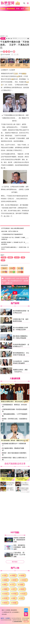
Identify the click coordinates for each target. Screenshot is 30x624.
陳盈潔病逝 (11, 8)
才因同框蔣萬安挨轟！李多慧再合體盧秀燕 (14, 410)
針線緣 (3, 8)
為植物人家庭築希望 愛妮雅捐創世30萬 (19, 540)
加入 (19, 268)
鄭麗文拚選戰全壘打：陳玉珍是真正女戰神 (14, 401)
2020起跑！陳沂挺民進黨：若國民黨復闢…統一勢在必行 (18, 65)
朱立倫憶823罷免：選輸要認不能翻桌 (13, 449)
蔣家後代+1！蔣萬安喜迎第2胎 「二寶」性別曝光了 (26, 65)
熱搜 (27, 8)
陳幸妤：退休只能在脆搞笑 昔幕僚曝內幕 (14, 454)
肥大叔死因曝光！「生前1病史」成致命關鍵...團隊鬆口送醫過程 (22, 479)
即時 (18, 8)
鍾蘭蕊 (24, 73)
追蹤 (3, 272)
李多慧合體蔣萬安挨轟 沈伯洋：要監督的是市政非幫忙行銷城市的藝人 (4, 65)
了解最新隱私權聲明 (17, 621)
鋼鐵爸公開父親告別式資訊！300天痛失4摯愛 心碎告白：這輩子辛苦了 (7, 479)
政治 (7, 36)
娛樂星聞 (2, 36)
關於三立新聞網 (6, 610)
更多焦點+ (15, 561)
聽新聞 (2, 38)
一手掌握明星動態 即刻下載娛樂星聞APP (12, 234)
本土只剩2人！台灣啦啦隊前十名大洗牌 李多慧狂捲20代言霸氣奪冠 (25, 484)
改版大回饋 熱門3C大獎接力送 (9, 231)
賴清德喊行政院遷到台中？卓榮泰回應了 (14, 444)
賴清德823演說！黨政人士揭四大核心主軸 (14, 458)
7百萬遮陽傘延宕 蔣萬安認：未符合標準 (14, 405)
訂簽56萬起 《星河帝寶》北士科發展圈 (19, 554)
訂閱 (11, 268)
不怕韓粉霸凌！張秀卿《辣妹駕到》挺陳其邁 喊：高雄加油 (11, 65)
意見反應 (4, 614)
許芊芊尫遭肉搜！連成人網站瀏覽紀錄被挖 (12, 228)
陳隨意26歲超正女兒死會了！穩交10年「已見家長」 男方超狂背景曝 (25, 489)
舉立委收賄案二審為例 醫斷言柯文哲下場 (14, 440)
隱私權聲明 (14, 610)
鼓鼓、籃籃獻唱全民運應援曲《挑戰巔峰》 (19, 547)
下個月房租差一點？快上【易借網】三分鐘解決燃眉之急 (13, 238)
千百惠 (16, 73)
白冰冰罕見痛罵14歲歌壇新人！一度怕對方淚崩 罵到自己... (15, 248)
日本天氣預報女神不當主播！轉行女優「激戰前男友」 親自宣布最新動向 (10, 484)
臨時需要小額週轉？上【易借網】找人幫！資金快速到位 (13, 243)
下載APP (4, 268)
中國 (12, 79)
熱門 (22, 8)
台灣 (18, 76)
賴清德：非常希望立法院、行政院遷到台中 (14, 419)
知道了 (26, 621)
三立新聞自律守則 (6, 612)
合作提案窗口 (15, 612)
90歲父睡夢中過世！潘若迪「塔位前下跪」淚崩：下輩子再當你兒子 (10, 489)
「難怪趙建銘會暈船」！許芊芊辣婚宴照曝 (14, 415)
